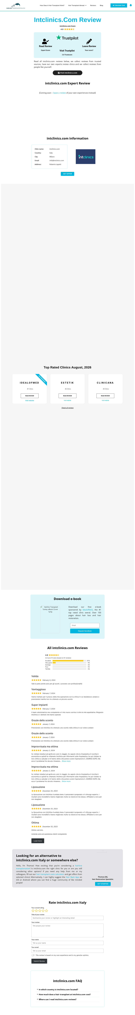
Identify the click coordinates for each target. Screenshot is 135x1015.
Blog (101, 5)
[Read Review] (45, 41)
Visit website (29, 401)
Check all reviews (68, 408)
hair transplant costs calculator (50, 874)
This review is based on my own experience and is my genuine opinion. (62, 955)
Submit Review (39, 961)
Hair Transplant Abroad (76, 5)
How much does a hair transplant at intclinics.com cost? (65, 994)
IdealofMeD (88, 609)
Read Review (45, 46)
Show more (66, 761)
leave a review (59, 92)
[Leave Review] (89, 41)
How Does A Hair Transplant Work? (52, 5)
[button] (67, 989)
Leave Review (89, 46)
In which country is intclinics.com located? (58, 989)
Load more (38, 841)
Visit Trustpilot (67, 50)
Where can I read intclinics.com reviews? (57, 999)
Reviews (93, 5)
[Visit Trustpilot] (67, 37)
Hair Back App (72, 877)
